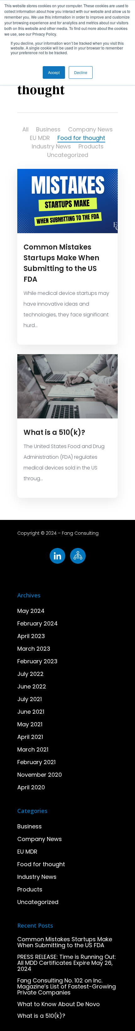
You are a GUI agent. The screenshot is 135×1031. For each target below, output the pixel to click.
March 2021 (32, 749)
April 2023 (31, 636)
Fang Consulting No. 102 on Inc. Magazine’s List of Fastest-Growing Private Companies (66, 986)
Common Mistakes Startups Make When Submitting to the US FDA (64, 942)
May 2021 (29, 724)
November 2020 (39, 775)
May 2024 (31, 611)
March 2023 (33, 649)
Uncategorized (67, 155)
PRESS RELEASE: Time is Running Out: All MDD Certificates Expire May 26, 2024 (66, 963)
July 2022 (30, 674)
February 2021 (36, 762)
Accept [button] (54, 72)
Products (91, 146)
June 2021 (30, 712)
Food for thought (81, 138)
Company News (90, 129)
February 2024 (37, 623)
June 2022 (31, 686)
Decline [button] (80, 72)
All (25, 129)
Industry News (51, 146)
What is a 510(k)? (54, 432)
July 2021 (29, 699)
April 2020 (31, 787)
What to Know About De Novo (58, 1004)
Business (48, 129)
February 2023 (37, 661)
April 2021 (30, 737)
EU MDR (40, 138)
